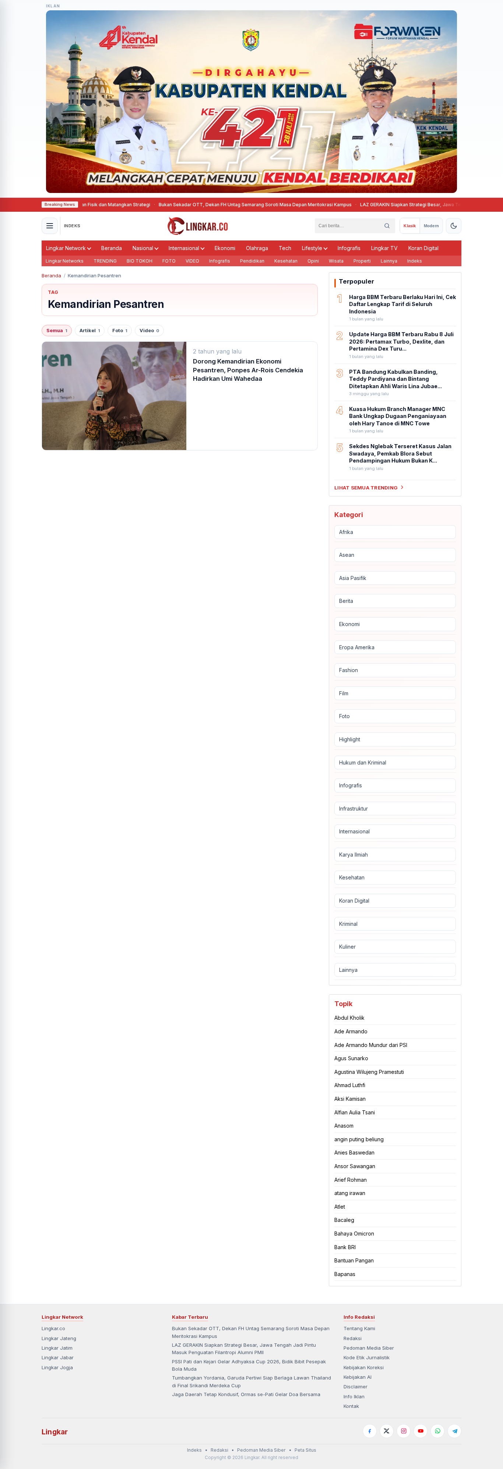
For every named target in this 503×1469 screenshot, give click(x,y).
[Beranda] (197, 226)
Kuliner (347, 946)
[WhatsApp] (437, 1431)
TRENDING (105, 261)
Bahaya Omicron (354, 1233)
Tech (285, 248)
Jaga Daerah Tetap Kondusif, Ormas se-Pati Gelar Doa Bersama (246, 1394)
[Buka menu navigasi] (50, 226)
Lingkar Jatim (57, 1348)
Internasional (184, 248)
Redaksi (353, 1338)
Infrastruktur (353, 808)
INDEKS (72, 225)
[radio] (409, 225)
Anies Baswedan (354, 1152)
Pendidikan (252, 261)
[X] (387, 1431)
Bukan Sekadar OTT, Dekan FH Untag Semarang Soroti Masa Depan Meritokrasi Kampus (208, 204)
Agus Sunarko (351, 1058)
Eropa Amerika (356, 647)
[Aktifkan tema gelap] (453, 225)
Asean (346, 555)
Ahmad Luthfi (349, 1085)
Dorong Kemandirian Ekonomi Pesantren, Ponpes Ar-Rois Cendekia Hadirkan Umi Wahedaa (248, 370)
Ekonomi (225, 248)
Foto (119, 330)
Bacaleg (344, 1220)
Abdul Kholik (349, 1018)
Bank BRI (345, 1247)
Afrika (346, 531)
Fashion (348, 670)
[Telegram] (454, 1431)
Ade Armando (350, 1031)
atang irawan (349, 1193)
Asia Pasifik (352, 578)
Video (149, 330)
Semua (56, 330)
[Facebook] (370, 1431)
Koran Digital (423, 248)
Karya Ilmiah (353, 854)
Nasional (143, 248)
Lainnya (389, 261)
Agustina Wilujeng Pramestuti (369, 1072)
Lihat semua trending (366, 487)
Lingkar (55, 1431)
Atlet (339, 1206)
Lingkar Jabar (58, 1357)
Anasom (343, 1125)
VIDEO (192, 261)
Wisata (336, 261)
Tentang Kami (359, 1328)
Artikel (90, 330)
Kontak (351, 1406)
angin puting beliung (359, 1139)
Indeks (414, 261)
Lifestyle (312, 248)
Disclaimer (355, 1386)
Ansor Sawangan (354, 1166)
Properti (362, 261)
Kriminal (348, 924)
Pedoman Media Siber (369, 1348)
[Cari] (387, 226)
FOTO (169, 261)
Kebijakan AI (358, 1377)
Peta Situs (305, 1450)
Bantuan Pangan (354, 1260)
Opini (313, 261)
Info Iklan (354, 1396)
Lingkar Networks (65, 261)
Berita (346, 601)
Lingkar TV (384, 248)
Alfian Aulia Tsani (354, 1112)
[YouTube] (421, 1431)
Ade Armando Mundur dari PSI (370, 1045)
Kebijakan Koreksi (364, 1367)
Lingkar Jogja (57, 1367)
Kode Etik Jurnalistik (367, 1357)
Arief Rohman (350, 1179)
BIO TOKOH (139, 261)
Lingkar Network (66, 248)
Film (343, 693)
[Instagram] (404, 1431)
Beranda (111, 248)
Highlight (349, 739)
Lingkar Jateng (59, 1338)
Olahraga (257, 248)
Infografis (349, 248)
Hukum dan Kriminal (362, 762)
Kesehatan (286, 261)
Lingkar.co (53, 1328)
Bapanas (344, 1274)
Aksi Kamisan (350, 1099)
